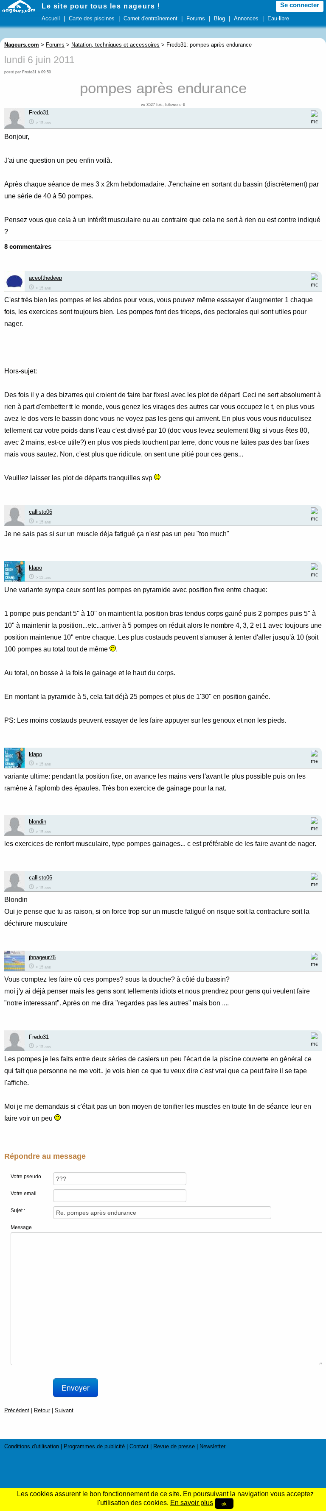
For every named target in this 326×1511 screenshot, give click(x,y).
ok (224, 1503)
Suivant (64, 1410)
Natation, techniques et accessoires (115, 45)
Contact (139, 1446)
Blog (219, 18)
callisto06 (40, 512)
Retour (42, 1410)
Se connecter (299, 5)
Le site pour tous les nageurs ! (101, 6)
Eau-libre (278, 18)
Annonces (246, 18)
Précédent (16, 1410)
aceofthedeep (45, 278)
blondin (37, 821)
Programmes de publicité (94, 1446)
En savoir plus (191, 1502)
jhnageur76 (42, 957)
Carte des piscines (92, 18)
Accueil (51, 18)
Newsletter (212, 1446)
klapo (35, 568)
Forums (195, 18)
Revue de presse (174, 1446)
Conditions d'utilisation (31, 1446)
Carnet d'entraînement (150, 18)
